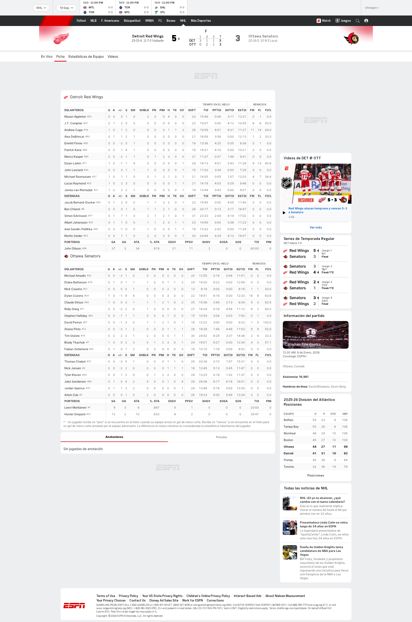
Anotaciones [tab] (114, 437)
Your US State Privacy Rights (162, 596)
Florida (288, 460)
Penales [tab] (221, 437)
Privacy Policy (128, 596)
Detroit (289, 453)
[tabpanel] (168, 448)
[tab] (114, 437)
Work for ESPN (192, 600)
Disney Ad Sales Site (163, 600)
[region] (189, 170)
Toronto (289, 466)
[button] (358, 21)
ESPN (57, 21)
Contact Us (137, 600)
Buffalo (288, 420)
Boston (288, 440)
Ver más (316, 227)
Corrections (215, 600)
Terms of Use (105, 596)
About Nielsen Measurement (285, 596)
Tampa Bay (291, 426)
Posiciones (315, 475)
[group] (315, 253)
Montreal (290, 433)
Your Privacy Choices (111, 600)
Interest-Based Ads (248, 596)
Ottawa (289, 446)
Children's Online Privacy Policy (208, 596)
